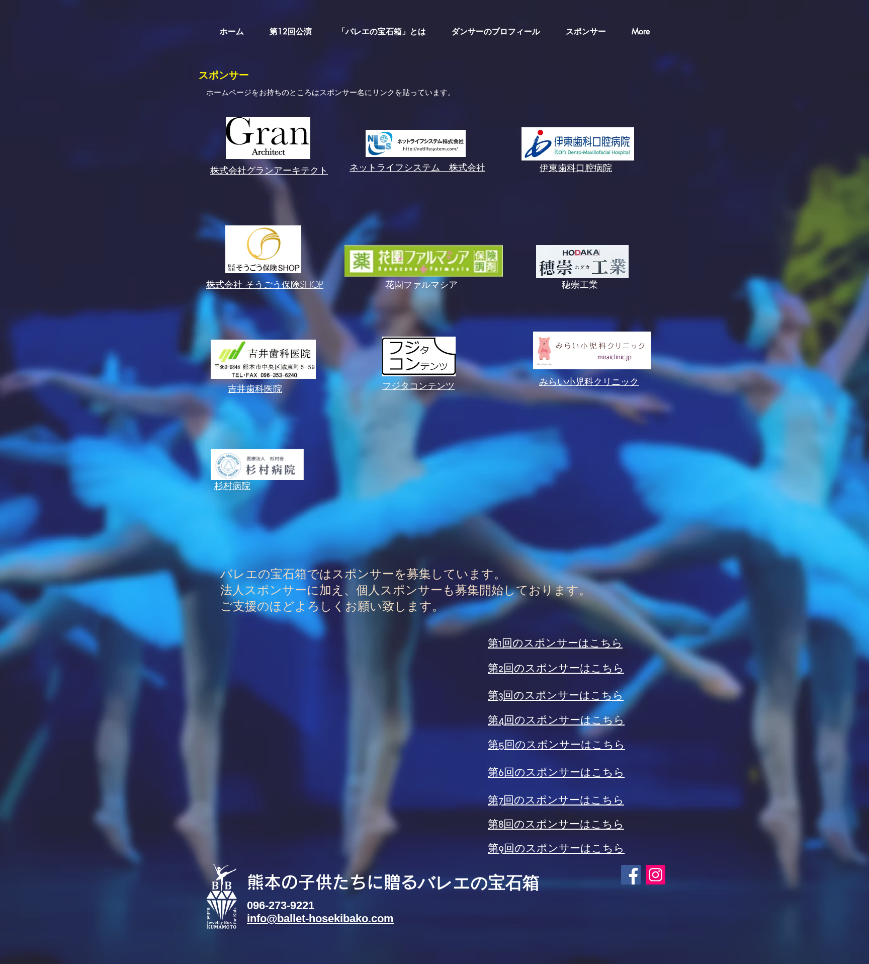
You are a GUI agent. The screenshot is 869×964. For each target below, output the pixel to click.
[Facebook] (631, 875)
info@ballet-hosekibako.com (320, 918)
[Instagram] (655, 875)
